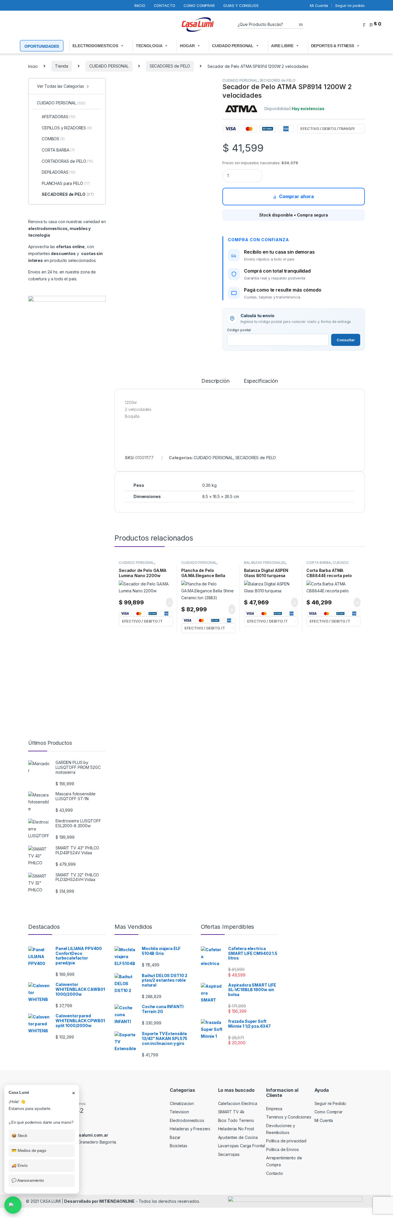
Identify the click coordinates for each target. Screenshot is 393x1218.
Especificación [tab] (261, 381)
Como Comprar (199, 5)
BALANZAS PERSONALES (264, 562)
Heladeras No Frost (236, 1128)
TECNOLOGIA (149, 45)
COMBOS (53, 138)
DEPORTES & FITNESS (332, 45)
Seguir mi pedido (350, 5)
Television (179, 1111)
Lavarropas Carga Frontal (241, 1145)
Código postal (239, 330)
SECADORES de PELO (170, 66)
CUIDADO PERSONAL (232, 45)
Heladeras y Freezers (190, 1128)
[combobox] (268, 24)
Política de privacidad (286, 1140)
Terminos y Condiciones (288, 1116)
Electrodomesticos (187, 1120)
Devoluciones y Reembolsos (280, 1129)
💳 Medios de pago (29, 1150)
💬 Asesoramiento (28, 1180)
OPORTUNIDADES (41, 46)
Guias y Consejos (241, 5)
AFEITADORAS (58, 116)
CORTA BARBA (318, 562)
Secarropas (229, 1154)
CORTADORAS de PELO (67, 161)
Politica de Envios (282, 1149)
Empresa (274, 1108)
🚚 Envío (20, 1165)
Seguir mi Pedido (330, 1103)
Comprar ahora (296, 196)
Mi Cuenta (319, 5)
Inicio (139, 5)
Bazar (175, 1137)
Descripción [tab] (215, 381)
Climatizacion (182, 1103)
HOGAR (187, 45)
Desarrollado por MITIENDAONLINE (99, 1201)
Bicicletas (178, 1145)
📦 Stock (19, 1135)
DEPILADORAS (58, 172)
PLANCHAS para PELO (66, 183)
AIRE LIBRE (282, 45)
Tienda (61, 66)
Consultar (346, 340)
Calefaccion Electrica (237, 1103)
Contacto (164, 5)
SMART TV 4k (231, 1111)
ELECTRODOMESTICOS (95, 45)
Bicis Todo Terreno (236, 1120)
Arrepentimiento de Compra (284, 1161)
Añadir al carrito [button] (167, 602)
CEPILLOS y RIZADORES (67, 127)
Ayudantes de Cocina (238, 1137)
